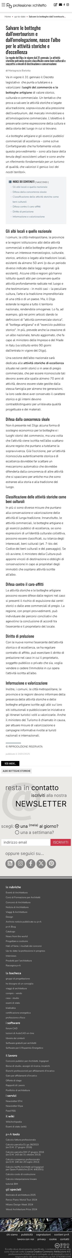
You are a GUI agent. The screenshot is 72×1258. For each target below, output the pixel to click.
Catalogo (10, 931)
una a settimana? (36, 832)
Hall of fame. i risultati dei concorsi (24, 946)
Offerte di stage (14, 1080)
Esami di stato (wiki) (16, 1126)
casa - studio (12, 998)
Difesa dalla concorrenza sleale (30, 192)
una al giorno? (39, 826)
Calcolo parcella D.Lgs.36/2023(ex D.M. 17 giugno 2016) (22, 1146)
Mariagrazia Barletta (19, 70)
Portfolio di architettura (18, 1090)
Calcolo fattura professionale (21, 1139)
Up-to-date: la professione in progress (25, 950)
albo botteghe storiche (16, 770)
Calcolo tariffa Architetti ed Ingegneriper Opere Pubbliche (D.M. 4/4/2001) (25, 1168)
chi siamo (12, 1234)
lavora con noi (25, 1239)
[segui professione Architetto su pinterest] (51, 863)
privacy (41, 1239)
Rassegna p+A (13, 965)
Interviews (11, 955)
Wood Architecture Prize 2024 (21, 1209)
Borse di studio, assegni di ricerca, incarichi (28, 1066)
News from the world (17, 936)
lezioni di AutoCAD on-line (20, 1033)
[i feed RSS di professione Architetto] (10, 863)
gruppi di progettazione (18, 978)
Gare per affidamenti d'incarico (21, 1075)
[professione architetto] (29, 6)
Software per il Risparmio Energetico (24, 1047)
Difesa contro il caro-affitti (27, 206)
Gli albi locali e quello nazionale (30, 187)
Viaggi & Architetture (16, 912)
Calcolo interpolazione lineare (21, 1179)
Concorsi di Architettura (18, 902)
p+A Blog (11, 926)
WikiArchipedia (14, 1121)
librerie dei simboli (15, 1038)
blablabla (11, 1007)
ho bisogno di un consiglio (19, 983)
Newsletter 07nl (14, 1101)
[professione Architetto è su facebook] (30, 863)
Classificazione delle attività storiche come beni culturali (36, 199)
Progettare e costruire (17, 941)
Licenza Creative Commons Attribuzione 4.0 (47, 1251)
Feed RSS (11, 1110)
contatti (64, 1239)
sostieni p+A (61, 1234)
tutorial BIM (12, 1183)
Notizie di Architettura (17, 907)
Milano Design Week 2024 (19, 1204)
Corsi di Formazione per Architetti (23, 897)
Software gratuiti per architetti (21, 1043)
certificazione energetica (18, 1012)
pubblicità (27, 1234)
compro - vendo (14, 993)
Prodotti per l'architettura (19, 960)
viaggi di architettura (16, 988)
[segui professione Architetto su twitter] (41, 863)
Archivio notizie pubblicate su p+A (23, 921)
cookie (53, 1239)
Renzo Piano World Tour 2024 (21, 1199)
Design (9, 916)
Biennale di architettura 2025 (21, 1194)
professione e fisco (15, 1017)
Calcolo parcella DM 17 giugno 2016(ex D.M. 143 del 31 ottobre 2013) (25, 1153)
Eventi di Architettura (16, 892)
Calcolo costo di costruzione (20, 1174)
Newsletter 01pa (14, 1106)
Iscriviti (60, 842)
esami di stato (13, 1002)
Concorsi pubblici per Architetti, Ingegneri (27, 1061)
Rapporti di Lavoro (15, 1085)
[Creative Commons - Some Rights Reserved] (36, 1245)
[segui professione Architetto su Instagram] (20, 863)
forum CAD (11, 1028)
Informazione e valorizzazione (29, 216)
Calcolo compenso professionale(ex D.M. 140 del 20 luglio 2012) (23, 1160)
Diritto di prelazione (23, 211)
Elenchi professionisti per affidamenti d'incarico (30, 1070)
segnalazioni (43, 1234)
